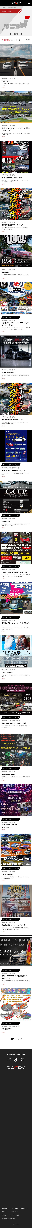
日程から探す (15, 1208)
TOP (3, 7)
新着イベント (24, 1208)
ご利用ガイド (5, 1211)
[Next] (20, 1039)
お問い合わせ (15, 1211)
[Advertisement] (16, 1138)
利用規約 (4, 1215)
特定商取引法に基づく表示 (8, 1218)
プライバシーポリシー (14, 1215)
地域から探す (5, 1208)
